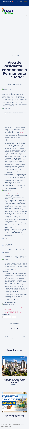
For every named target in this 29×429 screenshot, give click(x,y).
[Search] (26, 16)
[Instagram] (14, 4)
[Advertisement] (14, 34)
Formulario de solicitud (11, 194)
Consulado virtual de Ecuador (13, 312)
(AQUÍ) (21, 132)
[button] (11, 329)
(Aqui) (15, 269)
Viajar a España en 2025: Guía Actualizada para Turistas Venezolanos (14, 416)
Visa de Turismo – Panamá (22, 1)
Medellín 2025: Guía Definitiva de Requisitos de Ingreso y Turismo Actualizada (14, 380)
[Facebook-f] (12, 4)
